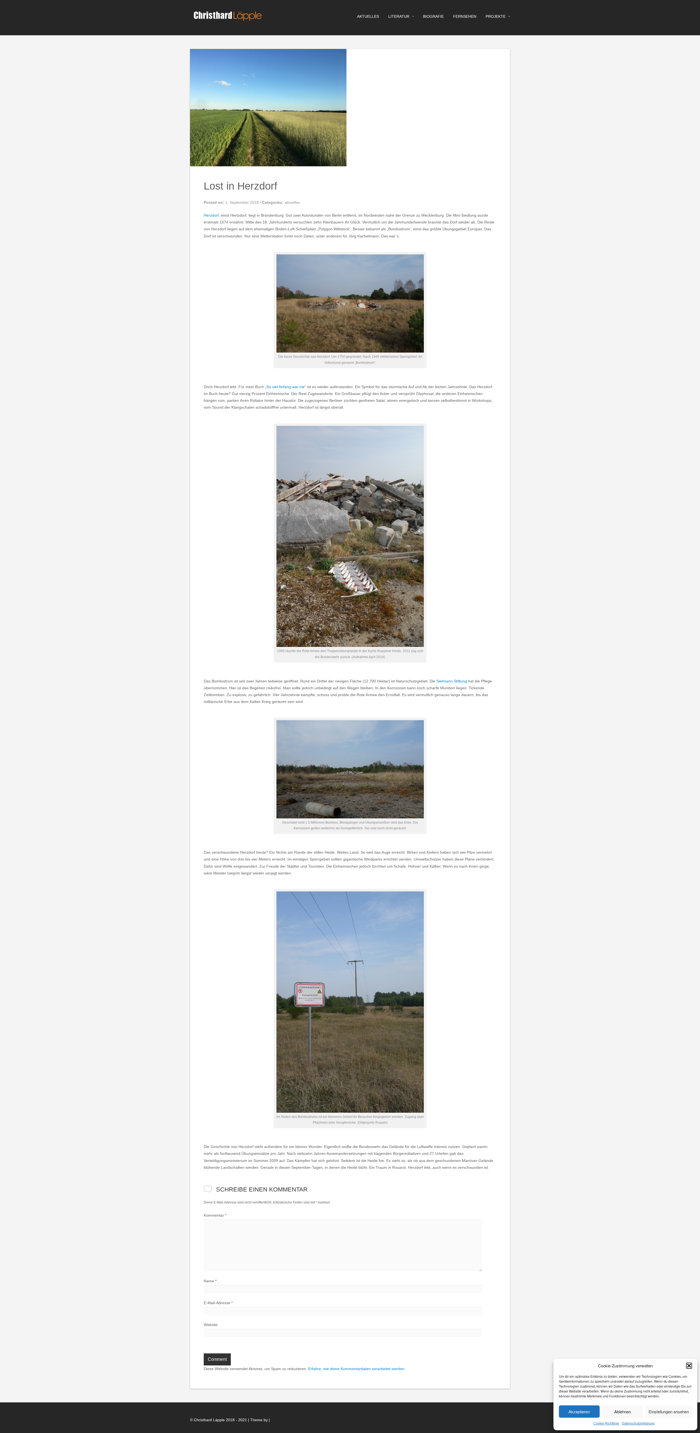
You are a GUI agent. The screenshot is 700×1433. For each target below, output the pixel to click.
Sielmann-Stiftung (451, 681)
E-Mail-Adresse (218, 1303)
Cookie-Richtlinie (606, 1423)
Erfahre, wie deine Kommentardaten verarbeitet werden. (357, 1369)
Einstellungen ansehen (669, 1411)
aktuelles (368, 16)
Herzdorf (211, 215)
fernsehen (464, 16)
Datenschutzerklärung (638, 1423)
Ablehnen (622, 1411)
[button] (689, 1365)
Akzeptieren (579, 1411)
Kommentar (215, 1215)
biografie (433, 16)
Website (211, 1324)
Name (210, 1281)
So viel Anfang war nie (285, 387)
